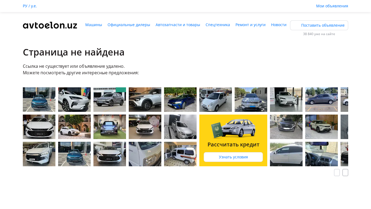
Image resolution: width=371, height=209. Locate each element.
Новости (279, 24)
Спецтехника (218, 24)
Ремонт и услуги (250, 24)
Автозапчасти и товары (178, 24)
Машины (93, 24)
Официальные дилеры (129, 24)
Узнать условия (233, 156)
